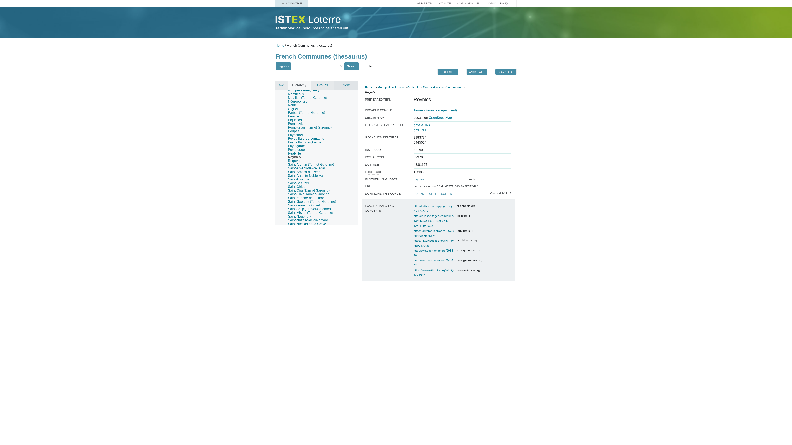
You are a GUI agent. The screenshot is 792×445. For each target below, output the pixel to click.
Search (351, 66)
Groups (322, 85)
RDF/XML (420, 194)
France (369, 87)
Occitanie (413, 87)
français (505, 3)
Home (279, 45)
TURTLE (433, 194)
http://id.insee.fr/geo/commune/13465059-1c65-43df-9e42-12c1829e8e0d (434, 220)
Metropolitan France (391, 87)
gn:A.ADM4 (422, 125)
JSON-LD (446, 194)
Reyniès (419, 179)
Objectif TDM (424, 3)
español (493, 3)
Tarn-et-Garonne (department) (443, 87)
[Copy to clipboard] (435, 99)
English (282, 66)
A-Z (281, 85)
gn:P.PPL (420, 130)
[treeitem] (305, 90)
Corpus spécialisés (468, 3)
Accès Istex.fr (293, 3)
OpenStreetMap (440, 117)
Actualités (444, 3)
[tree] (316, 157)
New (346, 85)
